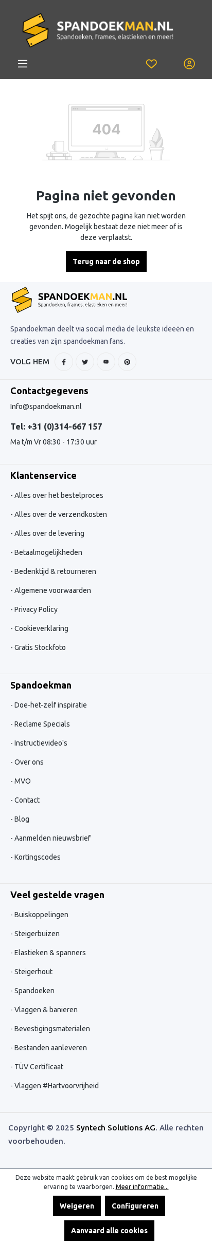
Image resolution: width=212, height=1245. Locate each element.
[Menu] (22, 64)
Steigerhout (32, 972)
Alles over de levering (48, 533)
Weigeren (77, 1206)
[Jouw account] (189, 64)
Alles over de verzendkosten (60, 514)
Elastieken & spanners (49, 953)
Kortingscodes (37, 857)
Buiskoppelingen (40, 914)
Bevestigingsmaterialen (51, 1029)
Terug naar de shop (106, 261)
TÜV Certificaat (38, 1067)
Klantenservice (43, 475)
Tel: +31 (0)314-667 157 (56, 426)
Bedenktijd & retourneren (54, 571)
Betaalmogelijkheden (47, 552)
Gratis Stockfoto (39, 647)
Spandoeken (34, 991)
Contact (26, 800)
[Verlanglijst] (151, 64)
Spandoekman (41, 685)
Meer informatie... (142, 1186)
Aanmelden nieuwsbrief (52, 838)
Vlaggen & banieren (45, 1010)
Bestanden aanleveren (50, 1048)
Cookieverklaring (40, 628)
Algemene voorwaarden (52, 590)
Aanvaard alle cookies (109, 1231)
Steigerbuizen (36, 934)
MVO (22, 781)
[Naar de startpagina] (97, 30)
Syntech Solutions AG (115, 1127)
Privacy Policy (35, 609)
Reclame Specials (41, 724)
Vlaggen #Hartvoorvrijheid (56, 1086)
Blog (21, 819)
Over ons (28, 762)
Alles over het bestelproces (58, 495)
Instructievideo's (40, 743)
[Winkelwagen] (170, 58)
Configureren (135, 1206)
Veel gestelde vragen (57, 894)
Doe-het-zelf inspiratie (50, 705)
